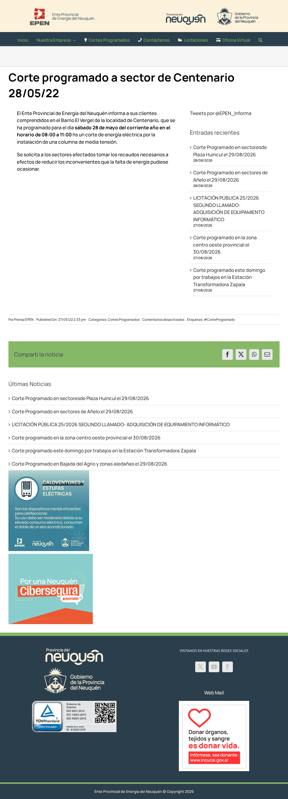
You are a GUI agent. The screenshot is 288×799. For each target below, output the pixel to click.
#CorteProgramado (219, 319)
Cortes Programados (124, 319)
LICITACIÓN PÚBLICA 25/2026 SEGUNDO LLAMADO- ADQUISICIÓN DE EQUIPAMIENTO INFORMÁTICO (121, 424)
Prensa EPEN (23, 319)
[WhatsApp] (254, 354)
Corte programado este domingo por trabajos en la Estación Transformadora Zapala (229, 277)
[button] (260, 39)
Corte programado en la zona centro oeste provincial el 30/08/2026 (225, 244)
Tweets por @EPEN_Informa (220, 113)
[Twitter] (200, 667)
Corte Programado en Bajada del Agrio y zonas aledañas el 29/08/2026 (89, 464)
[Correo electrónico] (267, 354)
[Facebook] (227, 354)
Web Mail (214, 692)
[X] (241, 354)
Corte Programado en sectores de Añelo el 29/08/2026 (72, 411)
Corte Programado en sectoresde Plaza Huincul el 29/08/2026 (80, 398)
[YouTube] (214, 667)
